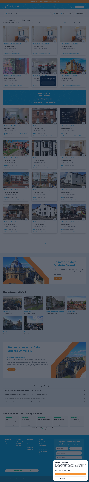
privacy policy (67, 470)
